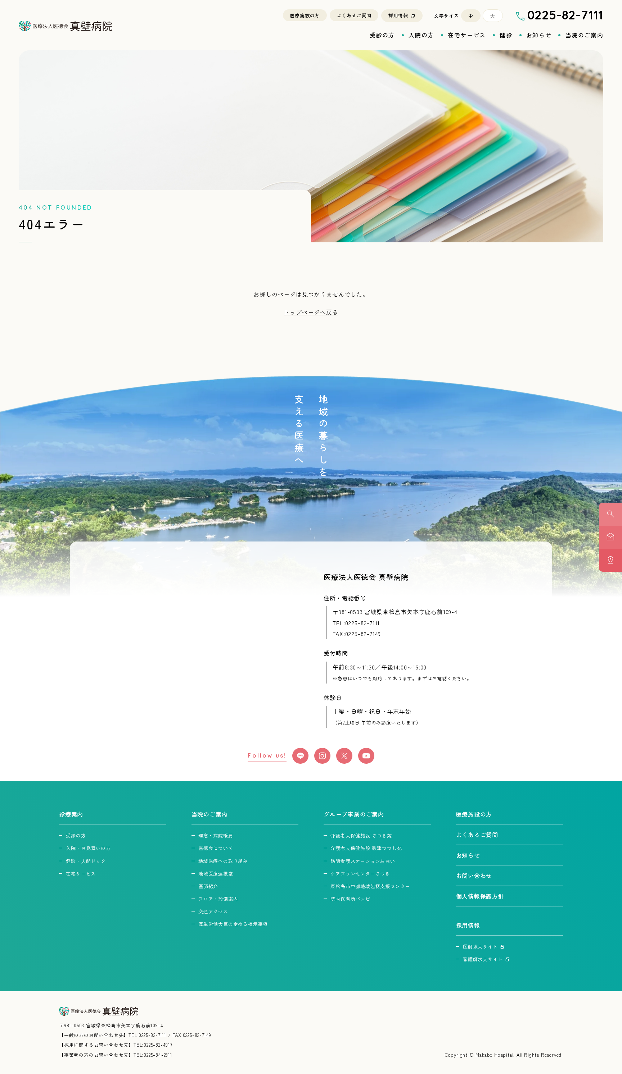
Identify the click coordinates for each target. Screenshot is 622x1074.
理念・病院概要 (215, 835)
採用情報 (398, 15)
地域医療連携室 (215, 873)
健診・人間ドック (85, 861)
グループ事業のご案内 (354, 814)
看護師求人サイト (482, 959)
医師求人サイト (480, 946)
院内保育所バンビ (350, 898)
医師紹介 (208, 886)
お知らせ (538, 35)
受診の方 (382, 35)
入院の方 (421, 35)
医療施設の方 (305, 15)
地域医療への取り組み (223, 861)
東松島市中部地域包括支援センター (370, 886)
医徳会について (215, 848)
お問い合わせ (474, 875)
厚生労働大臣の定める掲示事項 (233, 923)
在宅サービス (467, 35)
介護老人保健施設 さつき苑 (361, 835)
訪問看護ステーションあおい (362, 861)
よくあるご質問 (354, 15)
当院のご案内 (584, 35)
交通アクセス (213, 911)
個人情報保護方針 (480, 896)
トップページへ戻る (311, 312)
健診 (506, 35)
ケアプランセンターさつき (360, 873)
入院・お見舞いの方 (88, 848)
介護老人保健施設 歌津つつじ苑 (366, 848)
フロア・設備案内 (218, 898)
